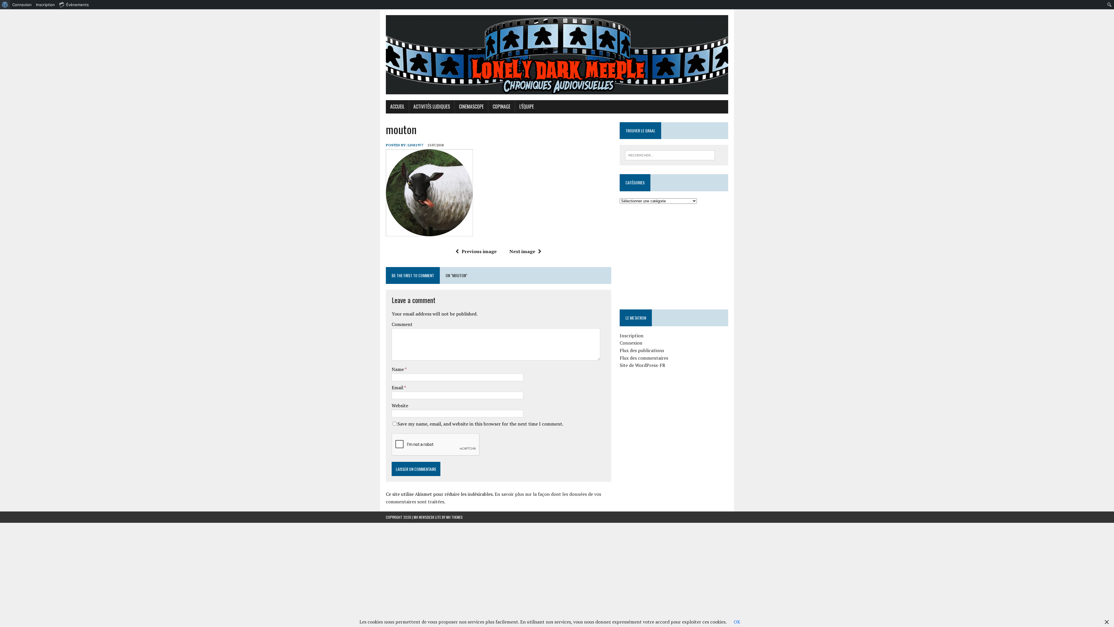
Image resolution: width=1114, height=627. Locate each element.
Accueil (397, 106)
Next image (522, 251)
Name (398, 369)
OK (737, 622)
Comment (402, 324)
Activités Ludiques (431, 106)
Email (398, 387)
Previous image (479, 251)
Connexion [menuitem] (22, 4)
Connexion (631, 343)
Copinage (501, 106)
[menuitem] (5, 4)
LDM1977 (416, 145)
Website (400, 405)
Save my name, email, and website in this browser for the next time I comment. (480, 424)
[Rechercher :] (670, 155)
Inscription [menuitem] (45, 4)
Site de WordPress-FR (642, 365)
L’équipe (526, 106)
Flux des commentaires (644, 358)
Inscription (631, 335)
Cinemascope (471, 106)
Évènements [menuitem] (77, 4)
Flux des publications (642, 350)
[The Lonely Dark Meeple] (557, 54)
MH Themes (454, 517)
